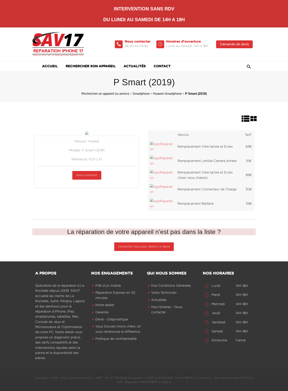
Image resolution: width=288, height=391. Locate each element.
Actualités (159, 300)
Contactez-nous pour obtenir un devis (144, 246)
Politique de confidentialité (116, 338)
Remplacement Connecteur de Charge (207, 189)
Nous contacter (86, 175)
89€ (249, 175)
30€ (248, 189)
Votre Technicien (164, 292)
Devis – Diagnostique (111, 319)
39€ (249, 203)
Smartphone (141, 93)
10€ (249, 161)
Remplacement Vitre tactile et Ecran (205, 146)
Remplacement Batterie (196, 203)
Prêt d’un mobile (108, 285)
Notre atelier (104, 305)
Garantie (101, 312)
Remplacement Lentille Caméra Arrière (207, 161)
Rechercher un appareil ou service (105, 93)
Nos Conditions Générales (171, 285)
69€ (249, 146)
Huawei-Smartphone (167, 93)
